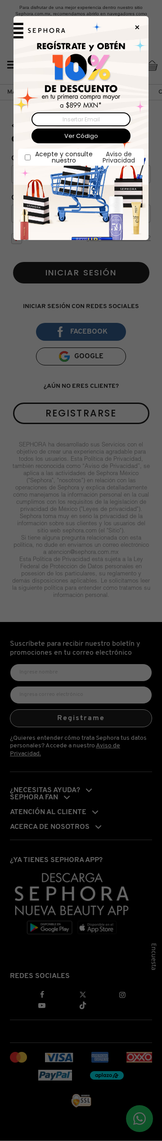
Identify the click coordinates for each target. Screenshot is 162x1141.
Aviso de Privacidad (119, 157)
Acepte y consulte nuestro (85, 157)
